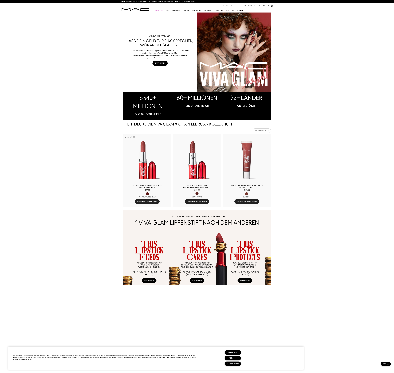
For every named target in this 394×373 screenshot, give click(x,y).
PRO (227, 10)
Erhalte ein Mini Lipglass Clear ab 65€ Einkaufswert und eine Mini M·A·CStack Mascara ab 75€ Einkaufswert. (159, 1)
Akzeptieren (233, 352)
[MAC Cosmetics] (135, 9)
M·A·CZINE (219, 10)
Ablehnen (232, 358)
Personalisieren (233, 363)
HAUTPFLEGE (196, 10)
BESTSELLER (176, 10)
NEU (168, 10)
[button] (386, 363)
